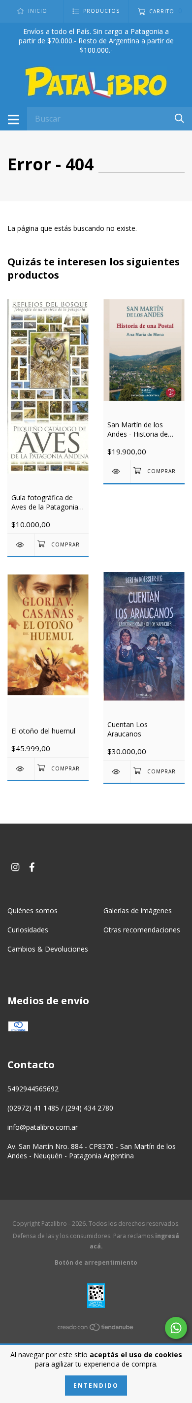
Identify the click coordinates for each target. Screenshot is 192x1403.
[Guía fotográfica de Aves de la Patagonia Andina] (20, 545)
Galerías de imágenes (137, 910)
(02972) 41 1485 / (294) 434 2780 (60, 1108)
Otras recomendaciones (141, 929)
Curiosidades (27, 929)
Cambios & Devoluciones (47, 949)
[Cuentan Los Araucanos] (116, 772)
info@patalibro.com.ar (42, 1127)
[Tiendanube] (96, 1329)
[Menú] (13, 118)
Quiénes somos (32, 910)
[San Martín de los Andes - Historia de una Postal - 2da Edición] (116, 471)
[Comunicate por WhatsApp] (176, 1328)
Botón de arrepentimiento (96, 1262)
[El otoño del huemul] (20, 769)
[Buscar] (179, 118)
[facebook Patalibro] (32, 866)
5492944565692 (33, 1088)
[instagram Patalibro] (15, 866)
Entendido (96, 1385)
